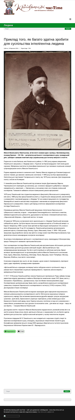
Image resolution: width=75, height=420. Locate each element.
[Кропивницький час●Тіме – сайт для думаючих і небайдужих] (37, 8)
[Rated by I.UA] (37, 416)
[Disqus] (37, 363)
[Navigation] (70, 19)
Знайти (68, 29)
